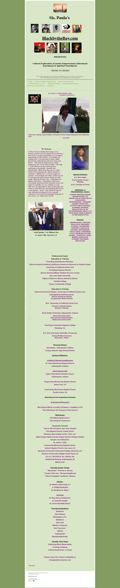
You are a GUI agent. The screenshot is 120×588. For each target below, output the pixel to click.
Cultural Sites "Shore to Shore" (37, 83)
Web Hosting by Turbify (33, 573)
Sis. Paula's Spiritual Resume (36, 85)
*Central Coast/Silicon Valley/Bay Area (45, 81)
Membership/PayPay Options (71, 83)
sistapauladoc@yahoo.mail (33, 579)
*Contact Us (50, 85)
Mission (30, 81)
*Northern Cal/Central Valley (65, 81)
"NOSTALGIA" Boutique (54, 83)
